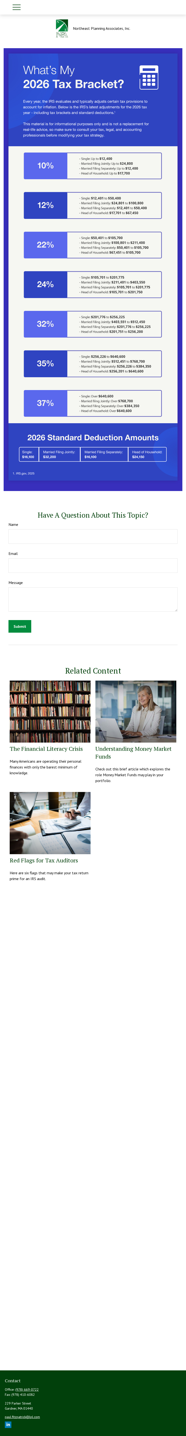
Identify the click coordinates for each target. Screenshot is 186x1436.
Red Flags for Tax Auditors (44, 860)
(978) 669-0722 (27, 1389)
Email (13, 553)
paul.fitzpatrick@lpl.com (22, 1417)
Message (15, 582)
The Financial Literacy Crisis (46, 749)
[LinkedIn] (8, 1424)
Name (13, 524)
